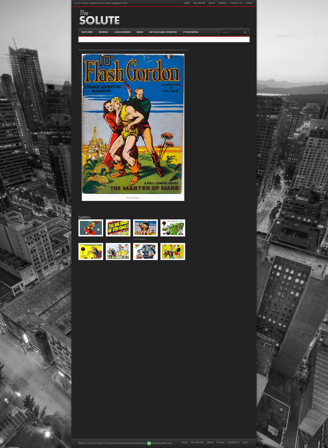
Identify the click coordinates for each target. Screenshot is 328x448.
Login (249, 3)
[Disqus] (133, 306)
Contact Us (236, 3)
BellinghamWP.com (162, 443)
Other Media (190, 31)
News (140, 31)
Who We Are (199, 3)
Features (87, 31)
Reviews (103, 31)
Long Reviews (122, 31)
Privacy (223, 3)
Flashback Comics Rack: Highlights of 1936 (108, 3)
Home (85, 3)
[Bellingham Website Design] (149, 443)
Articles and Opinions (163, 31)
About (212, 3)
